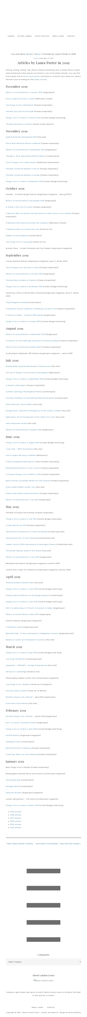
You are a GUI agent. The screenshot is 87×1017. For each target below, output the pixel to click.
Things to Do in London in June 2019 (21, 589)
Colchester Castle (14, 627)
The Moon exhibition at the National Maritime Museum (30, 398)
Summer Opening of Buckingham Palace (24, 392)
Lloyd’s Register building (16, 302)
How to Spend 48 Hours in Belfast (21, 455)
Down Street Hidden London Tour (20, 487)
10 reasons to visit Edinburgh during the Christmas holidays (32, 341)
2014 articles (15, 827)
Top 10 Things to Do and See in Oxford (23, 267)
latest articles (40, 79)
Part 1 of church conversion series (21, 723)
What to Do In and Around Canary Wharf (24, 347)
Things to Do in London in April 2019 (21, 729)
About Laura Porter (31, 76)
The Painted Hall (13, 780)
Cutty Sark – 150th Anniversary (19, 449)
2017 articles (15, 818)
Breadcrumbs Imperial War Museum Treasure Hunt (28, 366)
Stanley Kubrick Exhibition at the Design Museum (27, 595)
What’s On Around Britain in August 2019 (23, 430)
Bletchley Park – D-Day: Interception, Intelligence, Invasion (32, 633)
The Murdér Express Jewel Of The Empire (24, 551)
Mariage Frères (12, 786)
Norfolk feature (12, 735)
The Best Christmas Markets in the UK (22, 169)
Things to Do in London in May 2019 (21, 653)
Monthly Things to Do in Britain (19, 716)
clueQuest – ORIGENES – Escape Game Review (26, 665)
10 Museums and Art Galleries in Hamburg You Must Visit (31, 309)
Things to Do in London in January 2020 (23, 118)
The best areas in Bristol (17, 691)
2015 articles (15, 824)
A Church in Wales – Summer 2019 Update (24, 315)
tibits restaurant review (16, 423)
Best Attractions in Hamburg (18, 748)
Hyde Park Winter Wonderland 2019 (21, 137)
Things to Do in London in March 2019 (22, 805)
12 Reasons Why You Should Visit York (22, 229)
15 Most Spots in (21, 462)
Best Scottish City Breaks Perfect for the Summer (28, 481)
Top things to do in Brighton (18, 684)
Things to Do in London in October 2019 (23, 321)
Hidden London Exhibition (17, 235)
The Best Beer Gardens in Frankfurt (21, 280)
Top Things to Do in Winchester (20, 105)
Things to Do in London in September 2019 (24, 379)
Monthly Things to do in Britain (19, 697)
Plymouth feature (13, 793)
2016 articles (15, 821)
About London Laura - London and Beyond (43, 18)
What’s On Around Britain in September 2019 (25, 334)
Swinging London (13, 742)
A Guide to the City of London (19, 207)
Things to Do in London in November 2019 (24, 286)
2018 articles (15, 812)
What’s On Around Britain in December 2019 (25, 150)
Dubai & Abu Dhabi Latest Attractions (23, 493)
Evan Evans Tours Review (17, 703)
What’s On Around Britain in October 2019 (24, 274)
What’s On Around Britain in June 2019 (22, 557)
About (37, 58)
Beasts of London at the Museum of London (25, 640)
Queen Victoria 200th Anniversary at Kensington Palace (31, 544)
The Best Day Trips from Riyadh (20, 111)
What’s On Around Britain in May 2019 (22, 614)
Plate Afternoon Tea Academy (19, 404)
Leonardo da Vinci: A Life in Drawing (22, 538)
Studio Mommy (74, 1012)
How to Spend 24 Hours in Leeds (20, 99)
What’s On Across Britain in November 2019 (25, 201)
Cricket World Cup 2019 (16, 525)
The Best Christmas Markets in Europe (23, 175)
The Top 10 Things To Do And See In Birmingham (27, 373)
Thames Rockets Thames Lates (20, 583)
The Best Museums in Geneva (19, 124)
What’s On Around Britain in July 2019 (22, 500)
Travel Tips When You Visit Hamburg (22, 754)
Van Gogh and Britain (15, 659)
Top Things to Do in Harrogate (19, 242)
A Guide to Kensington (16, 385)
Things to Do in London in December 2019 (24, 181)
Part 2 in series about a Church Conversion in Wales (29, 608)
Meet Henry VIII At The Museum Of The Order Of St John (30, 417)
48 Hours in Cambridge (16, 672)
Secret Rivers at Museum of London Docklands (27, 532)
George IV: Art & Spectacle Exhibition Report (26, 156)
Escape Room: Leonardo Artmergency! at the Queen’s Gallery (33, 411)
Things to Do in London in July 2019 (21, 519)
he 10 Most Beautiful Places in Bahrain (23, 143)
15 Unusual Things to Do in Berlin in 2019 (23, 474)
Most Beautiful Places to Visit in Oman (23, 468)
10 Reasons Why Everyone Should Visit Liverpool (27, 223)
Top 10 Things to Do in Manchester (21, 162)
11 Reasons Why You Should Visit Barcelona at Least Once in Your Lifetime (39, 213)
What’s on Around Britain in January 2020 (24, 92)
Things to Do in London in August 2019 (22, 443)
